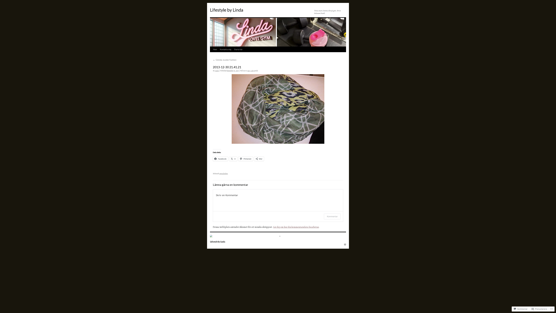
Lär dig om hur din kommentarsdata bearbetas (296, 227)
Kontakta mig (225, 49)
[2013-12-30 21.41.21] (278, 109)
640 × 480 (250, 71)
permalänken (223, 173)
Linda (217, 71)
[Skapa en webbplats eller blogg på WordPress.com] (345, 244)
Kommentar (332, 216)
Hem (215, 49)
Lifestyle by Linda (226, 9)
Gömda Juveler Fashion (224, 60)
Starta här (238, 49)
